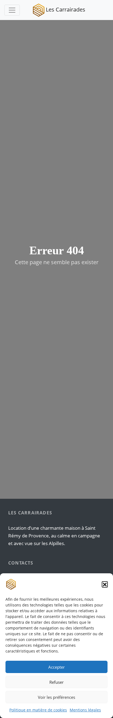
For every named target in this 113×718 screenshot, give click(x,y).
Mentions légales (85, 710)
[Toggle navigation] (12, 10)
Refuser (56, 682)
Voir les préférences (56, 697)
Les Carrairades (64, 9)
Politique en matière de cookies (38, 710)
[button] (105, 584)
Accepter (56, 667)
